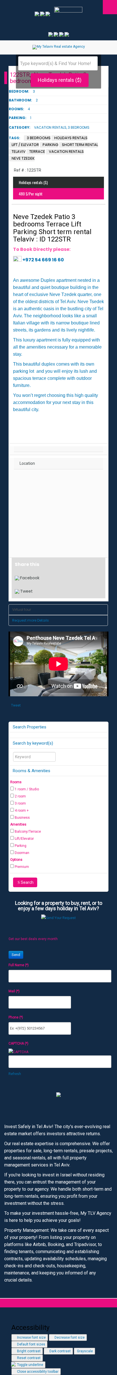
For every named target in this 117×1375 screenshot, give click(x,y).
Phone (16, 1017)
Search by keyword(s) (33, 743)
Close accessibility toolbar (37, 1372)
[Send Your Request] (58, 918)
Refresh (15, 1074)
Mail (14, 991)
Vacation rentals (50, 127)
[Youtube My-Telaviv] (66, 34)
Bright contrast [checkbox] (28, 1351)
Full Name (19, 965)
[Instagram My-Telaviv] (56, 34)
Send (16, 955)
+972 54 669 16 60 (43, 260)
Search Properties (29, 727)
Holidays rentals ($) (60, 80)
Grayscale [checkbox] (84, 1351)
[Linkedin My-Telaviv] (61, 34)
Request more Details (30, 620)
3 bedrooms (78, 127)
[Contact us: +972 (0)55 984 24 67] (37, 14)
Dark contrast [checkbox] (60, 1351)
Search (27, 882)
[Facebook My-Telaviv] (50, 34)
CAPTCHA (18, 1043)
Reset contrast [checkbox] (28, 1358)
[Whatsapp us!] (42, 14)
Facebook (29, 578)
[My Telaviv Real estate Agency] (58, 47)
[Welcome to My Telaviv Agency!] (47, 14)
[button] (58, 1312)
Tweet (26, 591)
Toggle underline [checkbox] (29, 1365)
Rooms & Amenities (31, 770)
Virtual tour (21, 609)
